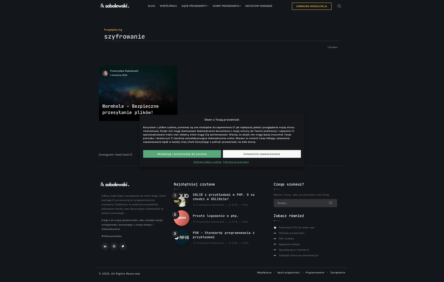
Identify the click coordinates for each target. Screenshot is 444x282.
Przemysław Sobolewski (124, 70)
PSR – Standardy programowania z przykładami (224, 235)
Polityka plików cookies (207, 162)
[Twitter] (123, 246)
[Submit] (331, 203)
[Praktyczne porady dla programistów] (114, 5)
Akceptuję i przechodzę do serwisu (182, 154)
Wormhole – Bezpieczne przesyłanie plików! (130, 109)
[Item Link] (138, 93)
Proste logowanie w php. (216, 216)
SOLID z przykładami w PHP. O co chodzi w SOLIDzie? (224, 197)
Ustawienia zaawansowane (262, 154)
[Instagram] (114, 246)
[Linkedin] (105, 246)
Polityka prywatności (236, 162)
